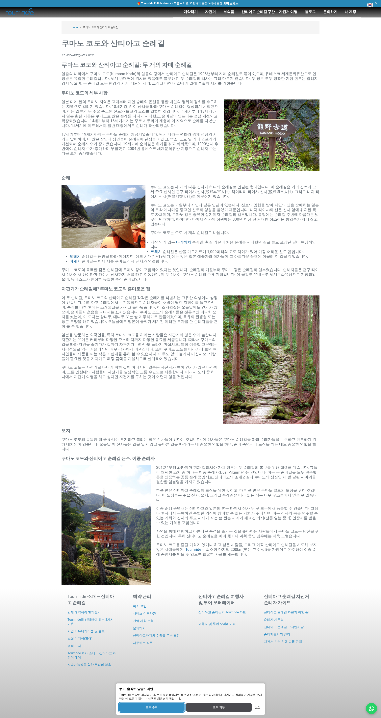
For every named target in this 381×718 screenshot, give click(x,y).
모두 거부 (219, 707)
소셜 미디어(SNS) (79, 638)
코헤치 (156, 251)
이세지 (75, 261)
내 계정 (350, 11)
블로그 (310, 11)
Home (74, 27)
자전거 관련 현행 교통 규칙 (283, 642)
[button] (370, 5)
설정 (257, 707)
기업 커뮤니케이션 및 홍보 (86, 631)
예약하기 (191, 11)
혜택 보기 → (231, 3)
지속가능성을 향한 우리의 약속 (89, 665)
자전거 (210, 11)
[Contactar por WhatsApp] (371, 708)
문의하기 (330, 11)
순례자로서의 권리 (277, 634)
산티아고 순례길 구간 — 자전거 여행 (269, 11)
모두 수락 (152, 707)
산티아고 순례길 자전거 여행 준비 (288, 612)
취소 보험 (139, 606)
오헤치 (75, 256)
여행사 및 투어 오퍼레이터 (217, 624)
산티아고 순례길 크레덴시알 (284, 627)
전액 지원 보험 (143, 621)
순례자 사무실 (274, 619)
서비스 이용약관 (144, 613)
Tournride (193, 549)
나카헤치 (183, 242)
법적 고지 (74, 646)
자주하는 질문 (143, 643)
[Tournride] (20, 12)
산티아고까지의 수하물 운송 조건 (156, 635)
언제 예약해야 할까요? (83, 612)
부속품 (228, 11)
